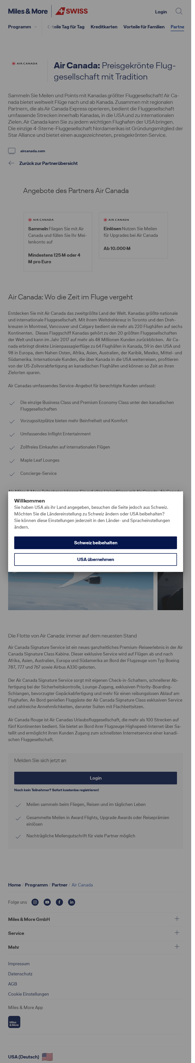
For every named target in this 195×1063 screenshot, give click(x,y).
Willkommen (29, 500)
